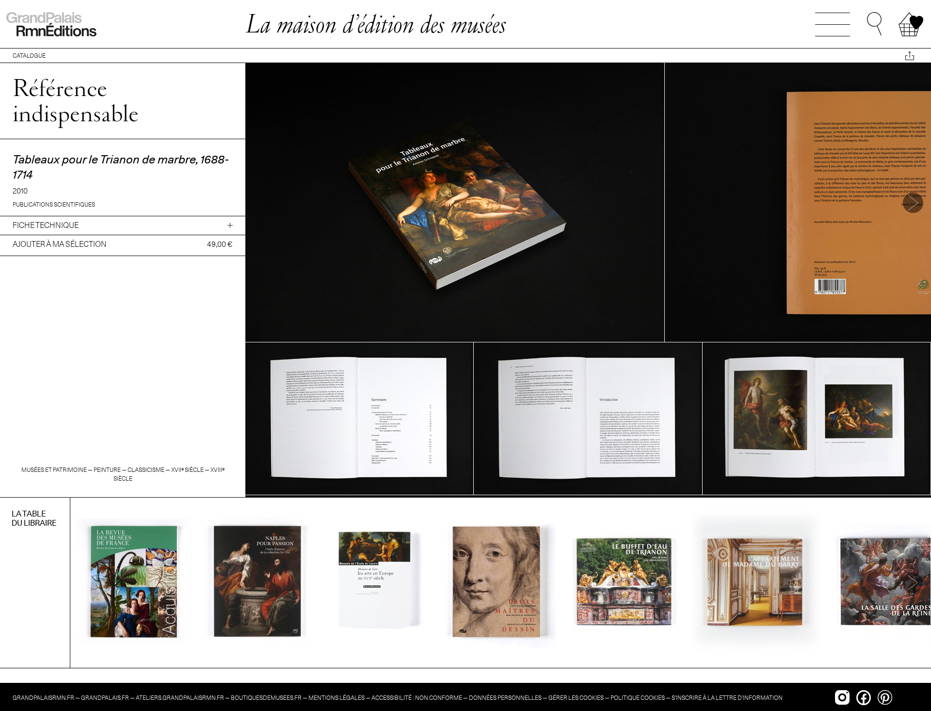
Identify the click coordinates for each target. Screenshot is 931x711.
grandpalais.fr (105, 697)
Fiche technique (46, 225)
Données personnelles (505, 697)
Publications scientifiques (54, 204)
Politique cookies (637, 697)
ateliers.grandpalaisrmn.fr (180, 697)
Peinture (107, 469)
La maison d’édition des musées (375, 24)
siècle (187, 469)
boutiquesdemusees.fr (266, 697)
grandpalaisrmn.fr (43, 697)
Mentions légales (336, 697)
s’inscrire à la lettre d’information (727, 697)
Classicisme (146, 469)
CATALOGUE (29, 55)
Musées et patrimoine (54, 469)
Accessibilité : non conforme (416, 697)
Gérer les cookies (576, 697)
